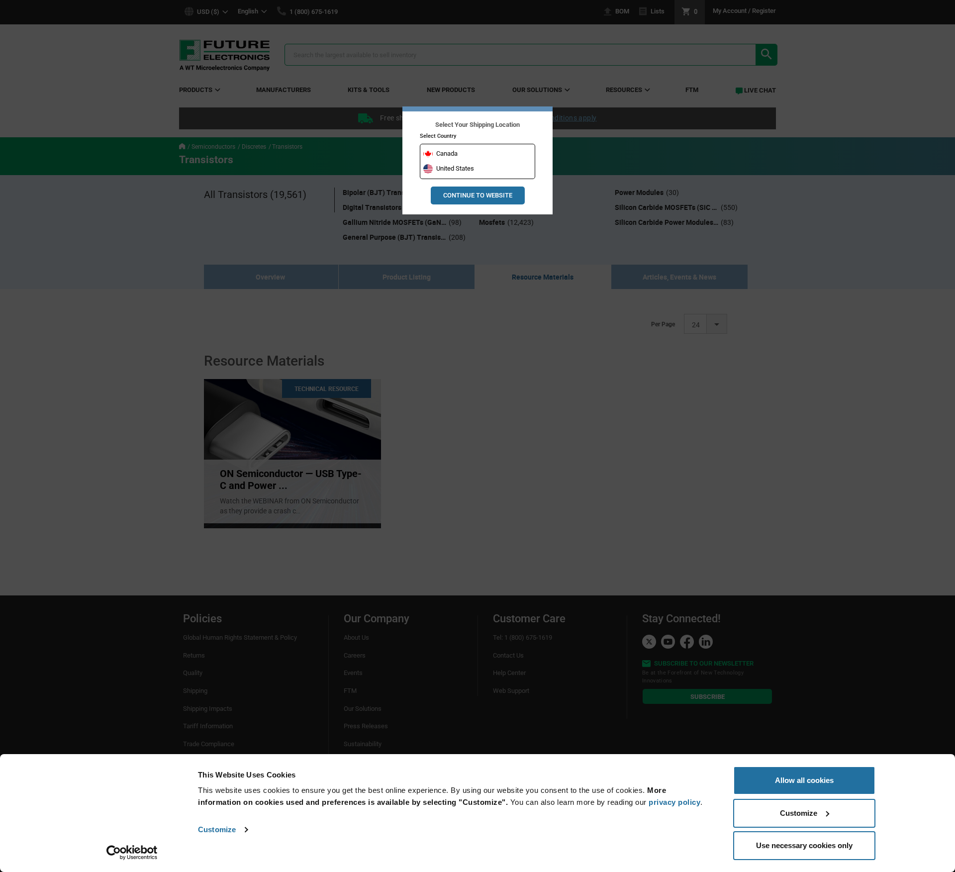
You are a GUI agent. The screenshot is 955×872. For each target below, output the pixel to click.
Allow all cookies (804, 780)
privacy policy (674, 802)
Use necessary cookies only (804, 845)
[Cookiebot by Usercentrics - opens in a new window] (132, 852)
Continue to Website (477, 195)
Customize (217, 829)
